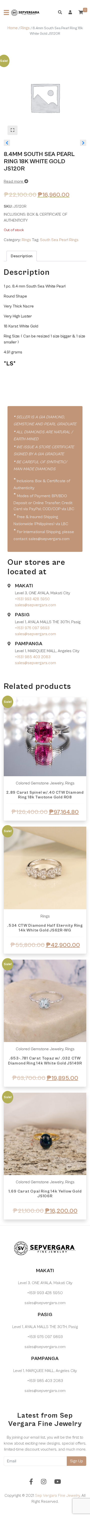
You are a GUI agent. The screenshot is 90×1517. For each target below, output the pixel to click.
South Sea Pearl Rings (59, 240)
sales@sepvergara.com (35, 605)
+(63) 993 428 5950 (32, 599)
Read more (14, 181)
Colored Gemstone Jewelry (40, 1049)
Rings (25, 28)
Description (21, 256)
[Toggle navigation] (6, 12)
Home (13, 28)
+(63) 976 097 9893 (32, 628)
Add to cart (45, 826)
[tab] (21, 256)
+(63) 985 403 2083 (32, 657)
